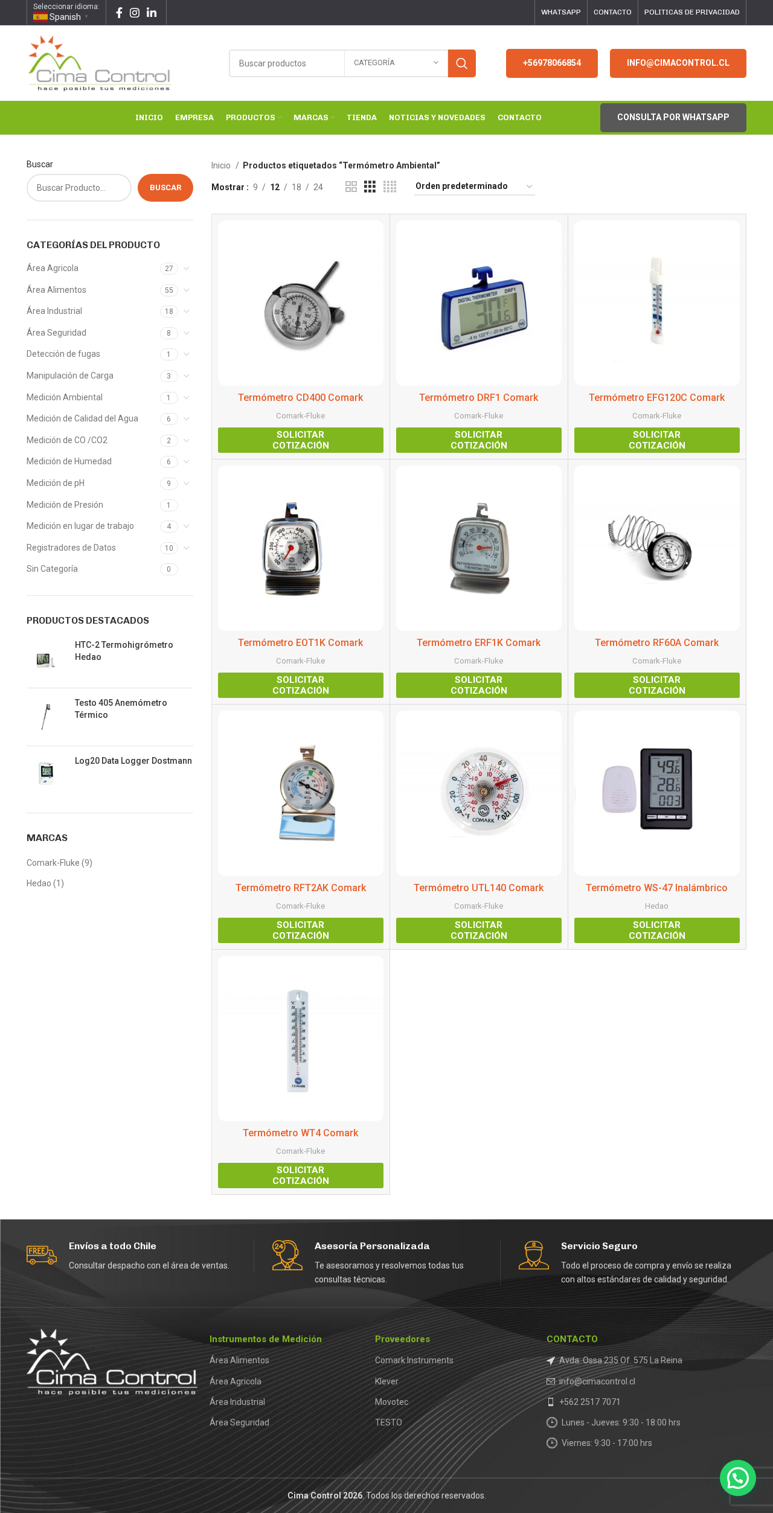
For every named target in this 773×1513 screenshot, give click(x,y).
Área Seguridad (56, 332)
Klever (387, 1381)
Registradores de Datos (71, 547)
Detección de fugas (63, 354)
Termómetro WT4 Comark (300, 1133)
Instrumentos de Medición (266, 1339)
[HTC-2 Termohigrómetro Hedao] (46, 659)
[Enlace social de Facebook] (119, 13)
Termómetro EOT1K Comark (300, 642)
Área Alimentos (56, 290)
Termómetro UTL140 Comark (479, 888)
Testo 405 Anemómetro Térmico (121, 709)
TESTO (388, 1422)
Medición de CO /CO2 (67, 440)
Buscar (40, 164)
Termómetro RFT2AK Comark (301, 888)
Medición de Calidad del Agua (82, 418)
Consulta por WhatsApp (673, 117)
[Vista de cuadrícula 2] (351, 186)
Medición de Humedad (69, 461)
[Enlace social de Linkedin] (151, 13)
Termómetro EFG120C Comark (657, 397)
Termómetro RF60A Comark (657, 642)
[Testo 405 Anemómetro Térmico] (46, 717)
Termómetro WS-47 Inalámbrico (657, 888)
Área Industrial (54, 311)
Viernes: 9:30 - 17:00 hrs (607, 1443)
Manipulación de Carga (70, 375)
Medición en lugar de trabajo (80, 526)
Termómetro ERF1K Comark (478, 642)
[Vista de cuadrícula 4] (389, 186)
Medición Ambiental (65, 397)
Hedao (39, 883)
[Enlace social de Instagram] (134, 13)
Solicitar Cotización (300, 440)
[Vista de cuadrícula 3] (370, 186)
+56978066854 (552, 63)
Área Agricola (53, 268)
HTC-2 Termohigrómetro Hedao (124, 651)
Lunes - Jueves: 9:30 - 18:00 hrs (621, 1422)
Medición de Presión (65, 505)
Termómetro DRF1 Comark (478, 397)
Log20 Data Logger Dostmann (133, 761)
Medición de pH (56, 483)
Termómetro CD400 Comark (300, 397)
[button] (738, 1478)
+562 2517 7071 (590, 1402)
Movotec (391, 1402)
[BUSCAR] (462, 63)
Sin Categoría (52, 569)
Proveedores (402, 1339)
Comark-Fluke (53, 863)
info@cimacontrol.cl (678, 63)
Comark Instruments (414, 1360)
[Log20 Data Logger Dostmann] (46, 775)
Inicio (222, 165)
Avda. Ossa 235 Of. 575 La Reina (620, 1360)
